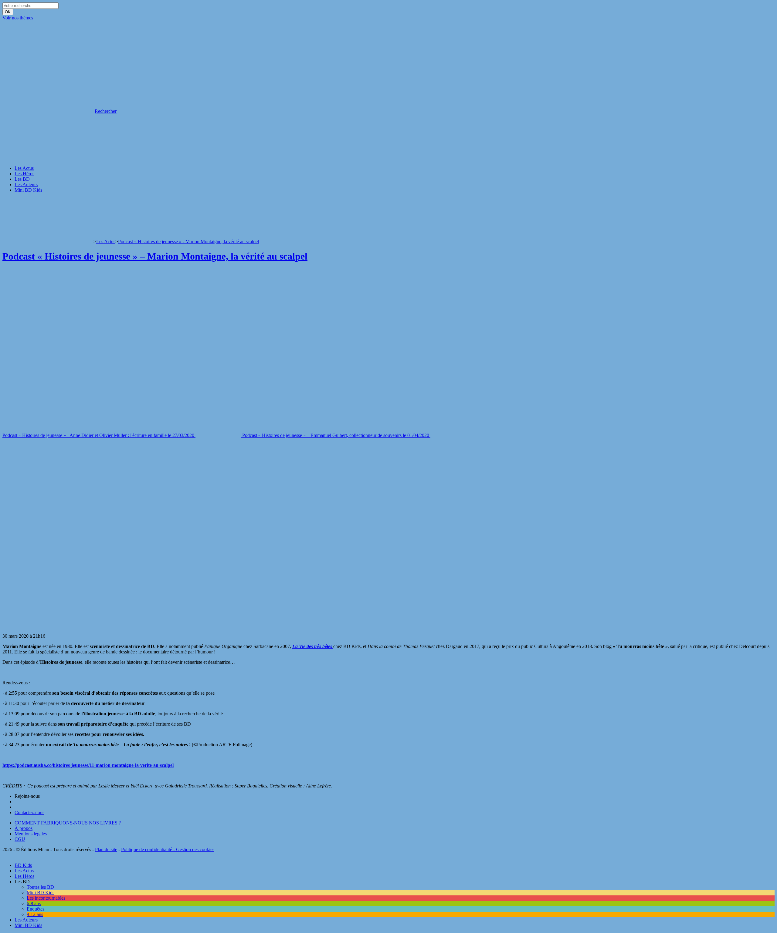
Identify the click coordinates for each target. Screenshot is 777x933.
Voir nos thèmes (17, 17)
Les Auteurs (26, 184)
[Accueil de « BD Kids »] (47, 64)
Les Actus (24, 168)
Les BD (22, 179)
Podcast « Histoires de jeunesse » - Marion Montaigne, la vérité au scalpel (188, 241)
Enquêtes (35, 908)
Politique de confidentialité (146, 849)
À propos (23, 828)
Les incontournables (46, 898)
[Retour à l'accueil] (47, 241)
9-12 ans (35, 914)
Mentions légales (31, 833)
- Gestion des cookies (193, 849)
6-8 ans (34, 903)
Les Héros (24, 173)
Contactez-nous (29, 812)
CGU (20, 839)
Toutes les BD (40, 887)
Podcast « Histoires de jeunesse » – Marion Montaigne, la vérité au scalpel (154, 256)
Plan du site (106, 849)
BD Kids (23, 865)
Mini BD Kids (28, 190)
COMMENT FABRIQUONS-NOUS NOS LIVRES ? (68, 822)
